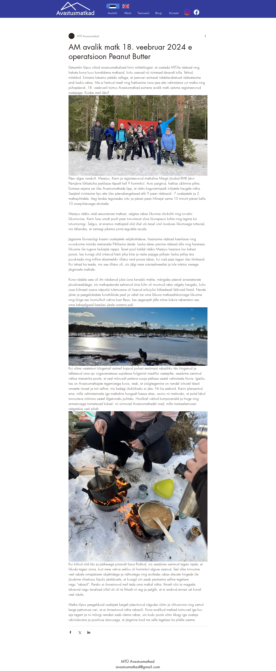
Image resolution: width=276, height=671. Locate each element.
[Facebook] (196, 12)
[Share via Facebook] (70, 632)
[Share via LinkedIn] (88, 632)
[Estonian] (112, 6)
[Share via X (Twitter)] (79, 632)
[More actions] (205, 36)
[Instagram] (187, 12)
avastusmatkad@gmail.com (138, 666)
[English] (125, 6)
